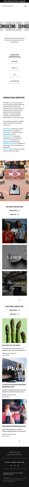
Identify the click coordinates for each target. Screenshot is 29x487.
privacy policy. (11, 481)
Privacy (25, 468)
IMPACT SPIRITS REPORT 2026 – (14, 1)
